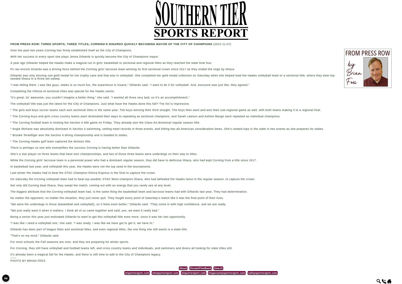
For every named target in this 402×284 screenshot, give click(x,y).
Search (218, 268)
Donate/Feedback (200, 268)
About (183, 268)
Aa (6, 278)
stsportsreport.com (194, 272)
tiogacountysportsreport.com (227, 272)
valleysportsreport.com (262, 272)
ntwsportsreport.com (165, 272)
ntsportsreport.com (137, 272)
